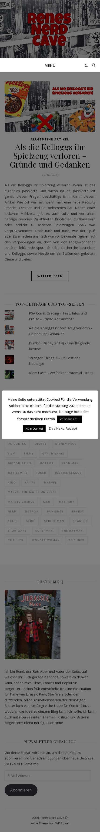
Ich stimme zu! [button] (69, 419)
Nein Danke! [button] (34, 428)
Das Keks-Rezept (63, 428)
